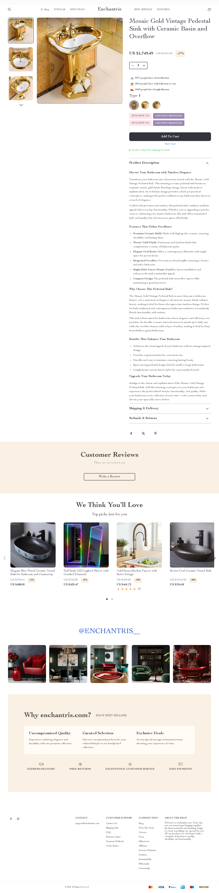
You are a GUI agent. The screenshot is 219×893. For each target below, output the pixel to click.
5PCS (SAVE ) (140, 123)
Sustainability (145, 859)
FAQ (108, 832)
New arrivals (143, 10)
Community (144, 868)
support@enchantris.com (87, 823)
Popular (59, 10)
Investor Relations (147, 850)
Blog (141, 823)
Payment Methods (115, 841)
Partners (143, 855)
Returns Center (113, 837)
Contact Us (111, 823)
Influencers (144, 841)
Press (141, 837)
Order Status (112, 846)
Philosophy (144, 864)
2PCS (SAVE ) (140, 116)
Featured (163, 10)
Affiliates (143, 846)
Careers (142, 832)
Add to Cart (170, 136)
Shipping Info (112, 828)
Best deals (77, 10)
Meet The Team (146, 828)
